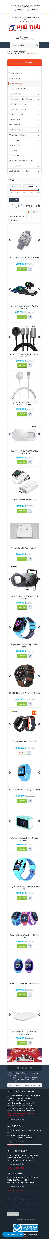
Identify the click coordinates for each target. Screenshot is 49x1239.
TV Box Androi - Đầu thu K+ (18, 89)
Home (9, 52)
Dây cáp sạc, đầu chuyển (18, 109)
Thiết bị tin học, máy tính (17, 104)
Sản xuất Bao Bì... (15, 140)
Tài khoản (19, 10)
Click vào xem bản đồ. (17, 1119)
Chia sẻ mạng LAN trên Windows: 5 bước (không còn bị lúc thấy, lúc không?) (23, 1199)
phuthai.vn (24, 1236)
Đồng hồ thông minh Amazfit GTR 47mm (24, 693)
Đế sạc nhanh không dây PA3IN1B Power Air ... (24, 307)
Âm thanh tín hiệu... (15, 125)
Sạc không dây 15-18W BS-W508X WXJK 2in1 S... (24, 597)
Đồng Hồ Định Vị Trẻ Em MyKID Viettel (24, 790)
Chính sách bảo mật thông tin (25, 1219)
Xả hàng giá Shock (16, 166)
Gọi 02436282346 (15, 1234)
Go (40, 1085)
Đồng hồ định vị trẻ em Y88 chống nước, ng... (24, 887)
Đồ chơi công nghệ (19, 52)
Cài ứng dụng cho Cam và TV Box (21, 161)
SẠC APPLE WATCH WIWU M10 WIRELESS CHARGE (24, 404)
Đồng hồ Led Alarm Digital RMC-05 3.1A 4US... (24, 839)
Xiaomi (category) (15, 68)
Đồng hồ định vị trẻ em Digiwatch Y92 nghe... (24, 646)
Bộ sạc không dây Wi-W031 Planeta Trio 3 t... (24, 258)
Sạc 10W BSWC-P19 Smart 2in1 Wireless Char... (24, 1033)
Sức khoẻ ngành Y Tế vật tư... (19, 171)
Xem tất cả (13, 1214)
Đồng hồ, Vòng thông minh (16, 53)
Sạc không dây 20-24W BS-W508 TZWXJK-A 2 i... (24, 452)
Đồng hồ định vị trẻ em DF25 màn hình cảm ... (24, 984)
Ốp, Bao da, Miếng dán (17, 130)
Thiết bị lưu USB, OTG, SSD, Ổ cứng (21, 99)
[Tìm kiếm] (37, 45)
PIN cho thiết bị (14, 120)
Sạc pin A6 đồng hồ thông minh (24, 499)
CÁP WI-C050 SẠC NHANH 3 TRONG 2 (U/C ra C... (24, 355)
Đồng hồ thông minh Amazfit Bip (24, 741)
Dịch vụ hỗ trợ (14, 156)
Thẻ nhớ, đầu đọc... (15, 94)
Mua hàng (22, 268)
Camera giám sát (15, 73)
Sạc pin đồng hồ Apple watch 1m (24, 548)
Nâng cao (14, 200)
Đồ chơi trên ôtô (14, 78)
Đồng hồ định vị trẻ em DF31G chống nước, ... (24, 936)
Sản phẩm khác (14, 145)
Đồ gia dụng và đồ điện (17, 135)
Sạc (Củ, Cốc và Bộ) (16, 114)
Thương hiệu (13, 150)
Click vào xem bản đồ (17, 1142)
